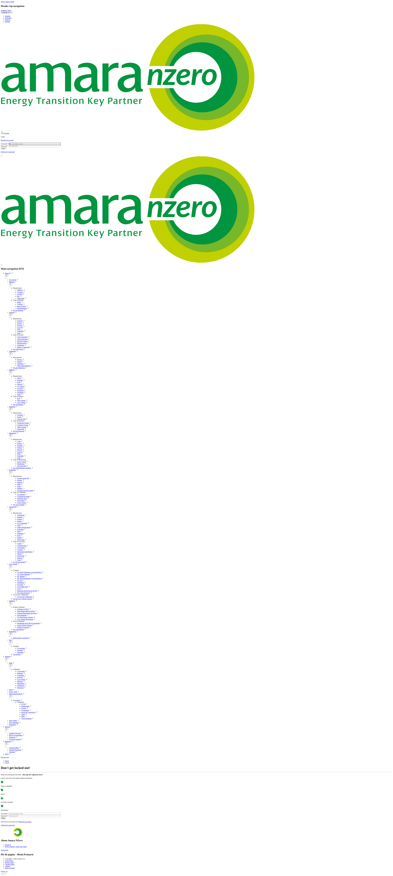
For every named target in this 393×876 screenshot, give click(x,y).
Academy (4, 10)
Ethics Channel (10, 868)
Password (4, 146)
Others (19, 554)
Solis (18, 333)
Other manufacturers (23, 527)
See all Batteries (18, 404)
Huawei (19, 325)
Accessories (21, 494)
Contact (7, 866)
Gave (19, 589)
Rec (18, 296)
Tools (19, 560)
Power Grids (13, 692)
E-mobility (20, 675)
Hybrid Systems (22, 341)
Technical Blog (14, 748)
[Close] (6, 278)
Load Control (21, 462)
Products (8, 656)
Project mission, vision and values (16, 847)
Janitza (19, 521)
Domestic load (22, 498)
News (9, 10)
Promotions (12, 631)
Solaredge (20, 331)
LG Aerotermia (22, 523)
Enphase (20, 321)
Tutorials (12, 752)
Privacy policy (9, 862)
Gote (18, 382)
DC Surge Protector (23, 593)
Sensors (19, 558)
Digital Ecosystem (23, 627)
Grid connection (22, 337)
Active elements (26, 718)
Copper (23, 708)
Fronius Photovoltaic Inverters (27, 613)
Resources (8, 741)
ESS (18, 398)
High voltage (21, 400)
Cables (19, 543)
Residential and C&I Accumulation (28, 623)
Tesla (19, 394)
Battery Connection (23, 347)
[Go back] (6, 275)
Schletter (20, 415)
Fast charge (21, 500)
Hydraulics (12, 725)
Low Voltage (13, 564)
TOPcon (20, 304)
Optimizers (20, 345)
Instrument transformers (24, 552)
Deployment (25, 706)
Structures (12, 407)
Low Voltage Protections (25, 619)
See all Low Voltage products (22, 599)
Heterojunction (22, 308)
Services (7, 727)
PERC (19, 302)
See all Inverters (18, 349)
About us (8, 845)
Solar (10, 663)
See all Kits (16, 654)
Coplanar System (22, 425)
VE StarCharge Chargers (25, 617)
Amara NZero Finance (24, 625)
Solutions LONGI (23, 609)
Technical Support (15, 739)
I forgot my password (8, 152)
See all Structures (18, 431)
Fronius (19, 323)
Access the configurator (24, 597)
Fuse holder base (22, 587)
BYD (19, 378)
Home (7, 761)
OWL (19, 525)
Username (5, 144)
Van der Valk (21, 419)
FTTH (23, 704)
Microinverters (22, 343)
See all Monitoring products (22, 468)
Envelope (20, 585)
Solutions (12, 601)
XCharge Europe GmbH (25, 490)
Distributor (20, 582)
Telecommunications (15, 694)
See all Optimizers (19, 368)
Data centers (13, 720)
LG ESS (20, 327)
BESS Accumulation (15, 735)
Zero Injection (21, 466)
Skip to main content (7, 2)
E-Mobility (12, 470)
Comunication (21, 545)
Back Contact (21, 306)
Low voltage (21, 402)
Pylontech (20, 390)
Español (7, 16)
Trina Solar (20, 298)
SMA (19, 329)
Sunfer (19, 417)
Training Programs (15, 750)
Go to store (12, 280)
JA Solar (20, 292)
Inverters (12, 312)
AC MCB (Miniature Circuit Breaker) (29, 572)
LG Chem (20, 386)
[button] (5, 133)
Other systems (21, 427)
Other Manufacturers (24, 366)
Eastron (19, 443)
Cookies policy (10, 864)
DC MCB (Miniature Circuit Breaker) (29, 578)
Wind (10, 690)
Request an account (7, 140)
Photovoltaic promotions (21, 638)
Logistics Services (15, 733)
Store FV (8, 273)
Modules (12, 282)
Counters (20, 550)
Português (8, 18)
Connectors (21, 548)
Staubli (19, 362)
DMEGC (20, 290)
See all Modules (18, 310)
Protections (20, 556)
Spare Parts (20, 429)
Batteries (12, 370)
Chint (19, 441)
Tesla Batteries (22, 615)
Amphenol (20, 515)
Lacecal (19, 452)
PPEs (23, 716)
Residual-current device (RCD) (27, 591)
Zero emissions (14, 722)
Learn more (4, 850)
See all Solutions (18, 629)
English (7, 21)
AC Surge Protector (23, 574)
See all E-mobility (19, 505)
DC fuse (20, 580)
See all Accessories (19, 562)
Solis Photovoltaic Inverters (26, 611)
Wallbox (20, 488)
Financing (12, 737)
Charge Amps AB (23, 478)
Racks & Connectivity (28, 712)
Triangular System (23, 423)
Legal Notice (9, 861)
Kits (10, 640)
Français (7, 20)
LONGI (19, 294)
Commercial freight (23, 496)
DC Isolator (21, 576)
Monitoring (12, 433)
